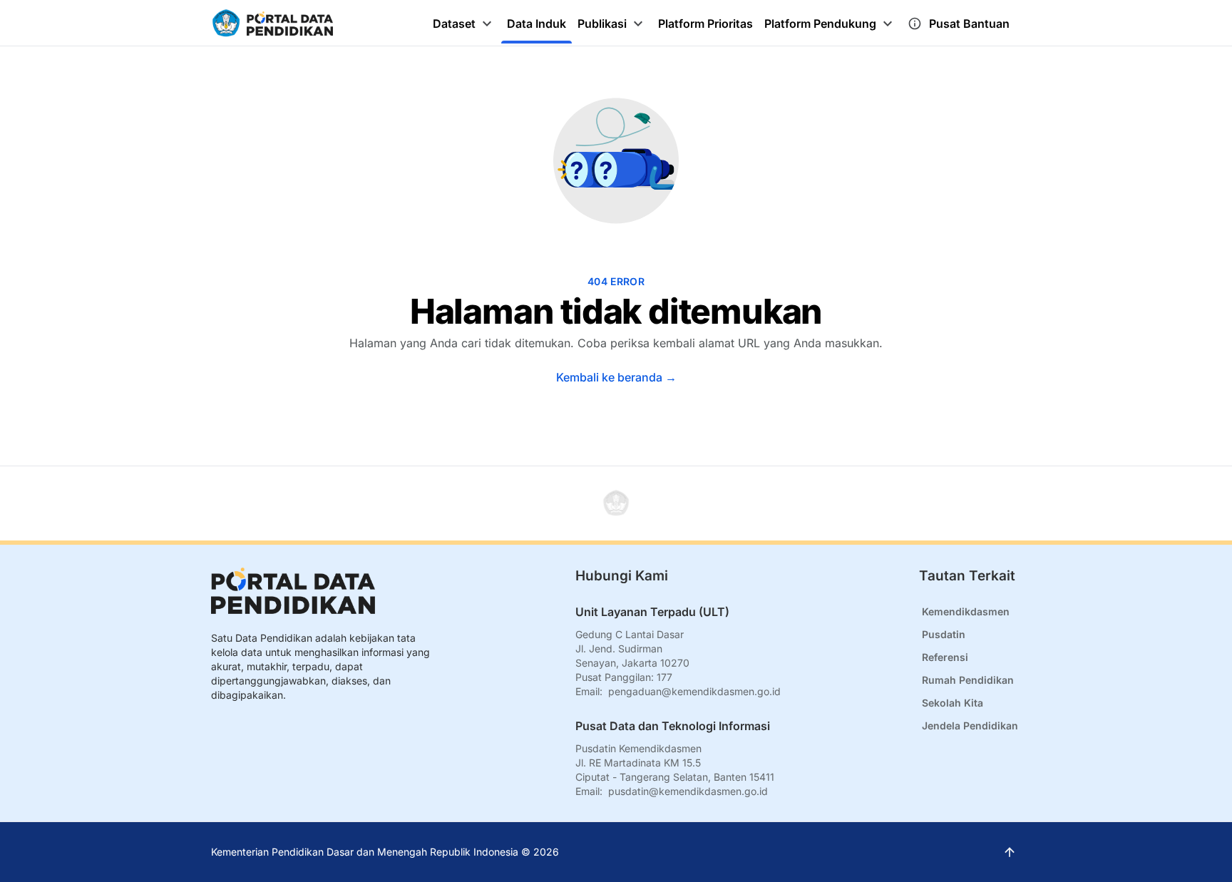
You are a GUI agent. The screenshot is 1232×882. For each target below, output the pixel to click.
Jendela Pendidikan (970, 725)
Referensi (945, 657)
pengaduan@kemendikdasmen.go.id (694, 691)
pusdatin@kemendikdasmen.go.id (688, 791)
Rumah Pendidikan (968, 680)
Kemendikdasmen (966, 611)
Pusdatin (943, 634)
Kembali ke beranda (616, 377)
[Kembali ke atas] (616, 503)
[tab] (464, 23)
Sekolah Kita (952, 703)
